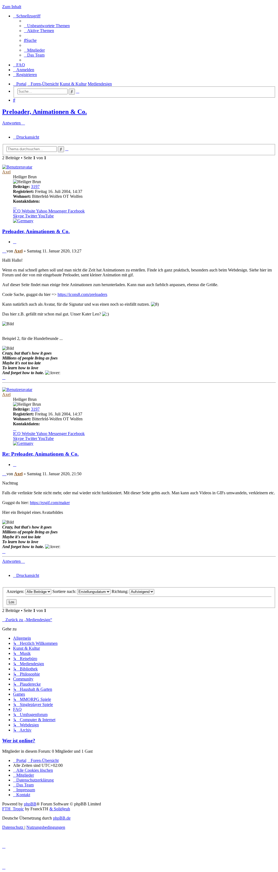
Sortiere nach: (64, 591)
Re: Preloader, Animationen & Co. (40, 454)
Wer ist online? (18, 740)
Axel (6, 172)
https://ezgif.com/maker (50, 502)
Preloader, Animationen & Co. (44, 111)
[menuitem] (47, 25)
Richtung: (120, 591)
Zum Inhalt (11, 6)
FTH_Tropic (13, 809)
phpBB (30, 804)
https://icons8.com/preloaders (82, 294)
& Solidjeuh (59, 809)
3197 (35, 186)
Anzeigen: (16, 591)
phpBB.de (62, 818)
